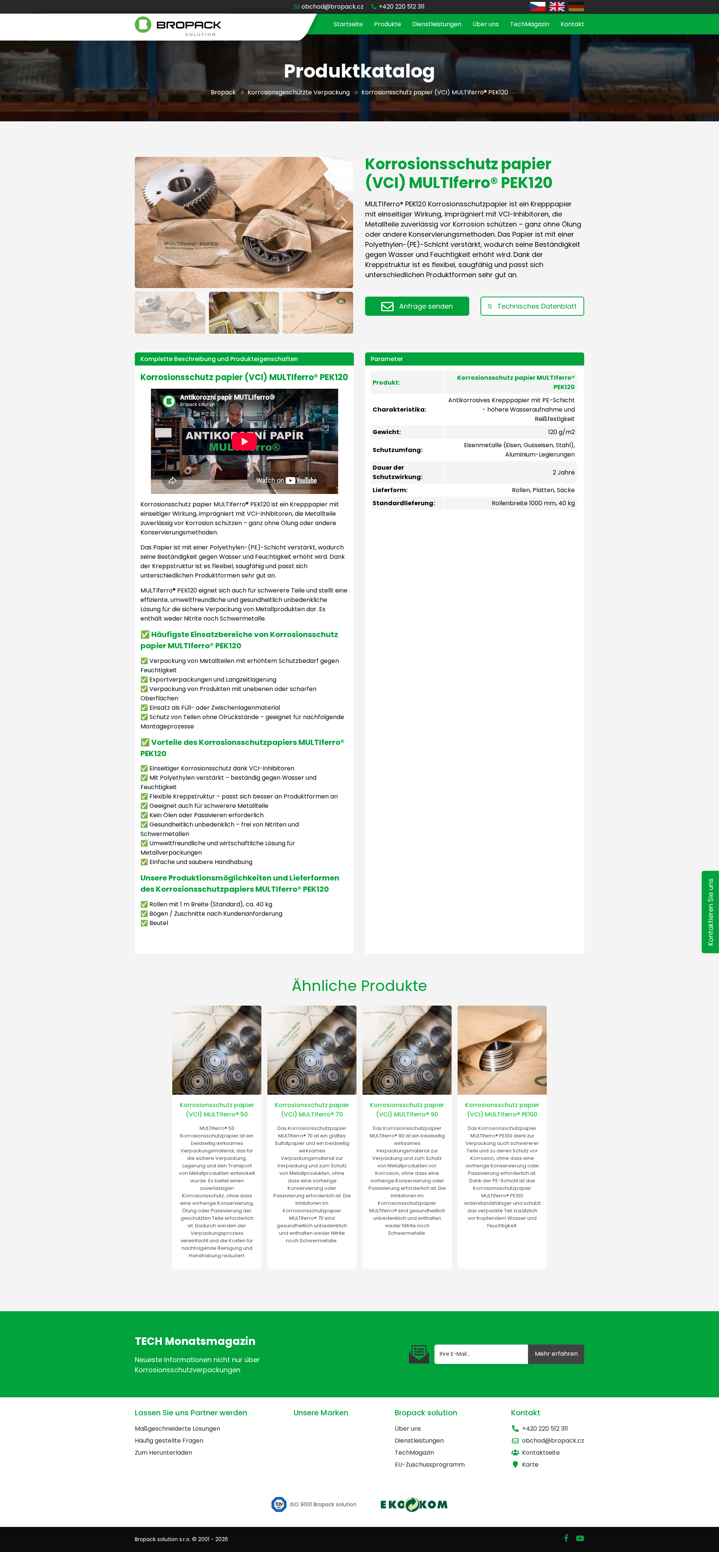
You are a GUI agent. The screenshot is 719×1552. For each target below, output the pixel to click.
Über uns (486, 24)
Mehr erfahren (556, 1353)
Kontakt (572, 24)
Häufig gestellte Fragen (169, 1440)
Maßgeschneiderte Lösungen (177, 1428)
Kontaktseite (541, 1452)
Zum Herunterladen (163, 1452)
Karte (530, 1464)
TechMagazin (529, 24)
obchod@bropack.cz (553, 1440)
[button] (344, 222)
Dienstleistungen (436, 24)
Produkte (387, 24)
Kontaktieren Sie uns (710, 912)
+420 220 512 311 (545, 1428)
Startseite (348, 24)
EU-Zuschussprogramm (430, 1464)
